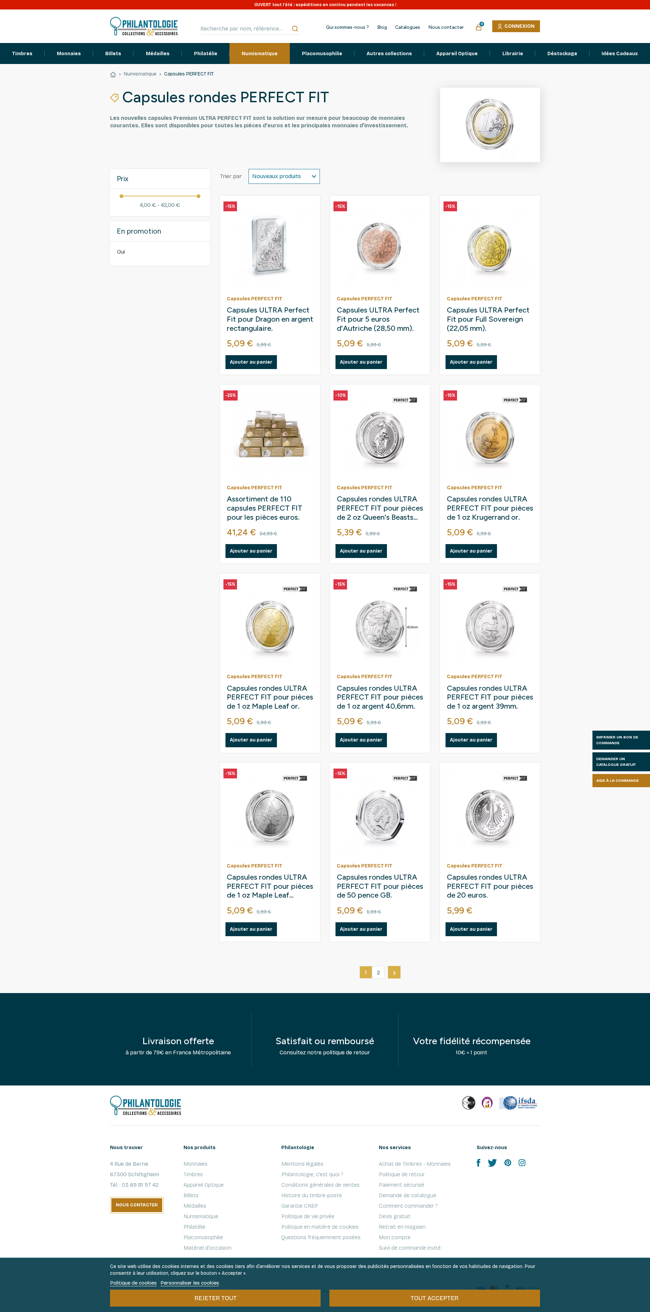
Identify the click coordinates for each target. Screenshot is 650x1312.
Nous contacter (446, 27)
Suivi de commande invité (410, 1248)
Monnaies (195, 1164)
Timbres (193, 1174)
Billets (190, 1195)
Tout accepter (434, 1298)
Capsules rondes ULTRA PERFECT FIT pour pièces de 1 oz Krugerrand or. (490, 508)
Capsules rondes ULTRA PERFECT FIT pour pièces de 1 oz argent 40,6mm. (380, 697)
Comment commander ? (408, 1206)
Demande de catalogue (407, 1195)
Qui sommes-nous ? (347, 27)
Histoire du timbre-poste (311, 1195)
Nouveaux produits (276, 176)
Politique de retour (402, 1174)
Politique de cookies (133, 1283)
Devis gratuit (395, 1216)
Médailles (194, 1206)
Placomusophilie (203, 1237)
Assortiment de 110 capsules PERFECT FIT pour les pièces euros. (264, 508)
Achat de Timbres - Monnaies (415, 1164)
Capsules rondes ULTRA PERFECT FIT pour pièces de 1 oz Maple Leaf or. (270, 697)
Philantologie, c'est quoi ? (312, 1174)
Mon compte (395, 1237)
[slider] (121, 196)
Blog (382, 27)
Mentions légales (302, 1164)
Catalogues (407, 27)
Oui (121, 252)
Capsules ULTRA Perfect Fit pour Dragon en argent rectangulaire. (270, 319)
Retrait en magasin (402, 1227)
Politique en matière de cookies (320, 1227)
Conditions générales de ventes (320, 1185)
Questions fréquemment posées (321, 1237)
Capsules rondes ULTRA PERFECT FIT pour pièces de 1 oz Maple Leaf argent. (270, 886)
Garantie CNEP (299, 1206)
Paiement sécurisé (401, 1185)
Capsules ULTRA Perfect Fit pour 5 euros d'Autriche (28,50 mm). (378, 319)
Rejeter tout (215, 1298)
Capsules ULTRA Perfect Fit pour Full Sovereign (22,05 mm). (488, 319)
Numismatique (200, 1216)
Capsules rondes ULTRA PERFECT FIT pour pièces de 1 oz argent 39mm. (490, 697)
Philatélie (194, 1227)
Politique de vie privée (307, 1216)
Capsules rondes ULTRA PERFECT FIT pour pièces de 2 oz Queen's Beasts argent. (380, 508)
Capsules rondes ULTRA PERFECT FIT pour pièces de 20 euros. (490, 886)
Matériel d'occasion (207, 1248)
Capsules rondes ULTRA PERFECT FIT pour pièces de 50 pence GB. (380, 886)
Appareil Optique (203, 1185)
